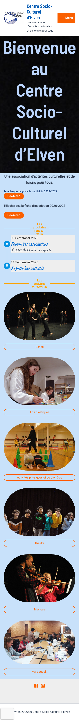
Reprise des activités (27, 268)
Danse (39, 347)
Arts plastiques (39, 412)
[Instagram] (43, 685)
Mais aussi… (40, 671)
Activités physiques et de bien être (39, 477)
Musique (39, 609)
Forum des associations (29, 244)
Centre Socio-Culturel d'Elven (39, 11)
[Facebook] (36, 685)
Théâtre (39, 543)
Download (13, 196)
